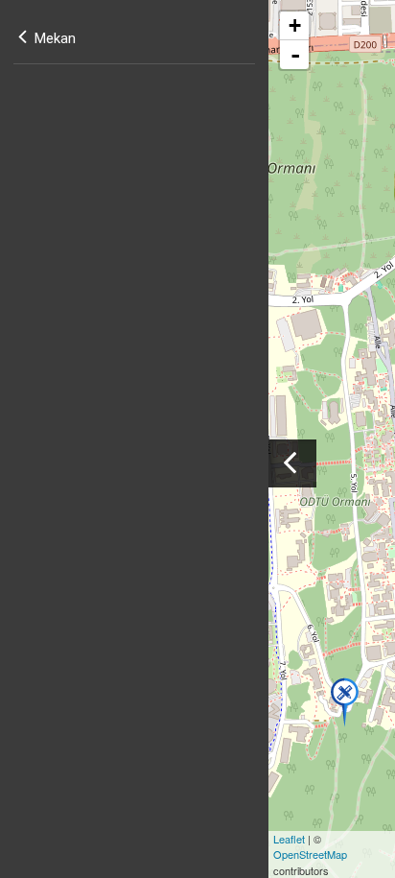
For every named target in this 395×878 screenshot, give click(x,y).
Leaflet (289, 838)
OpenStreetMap (310, 854)
